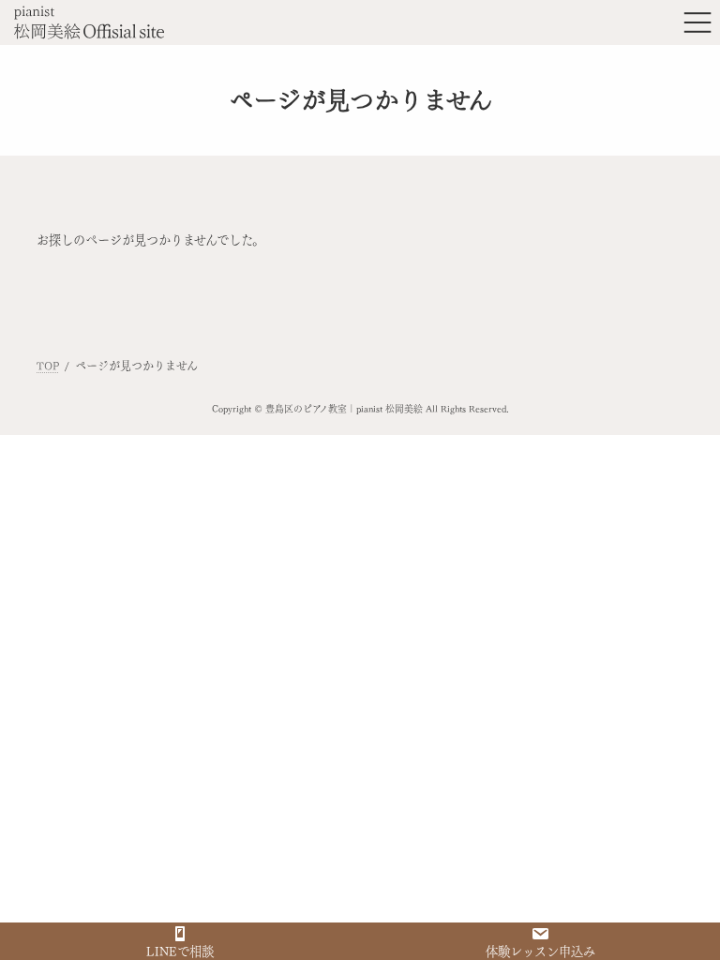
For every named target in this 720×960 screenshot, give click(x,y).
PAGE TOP (683, 916)
